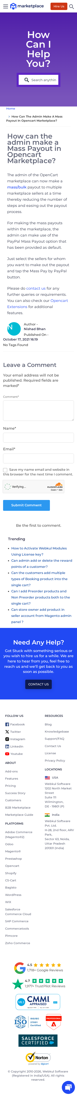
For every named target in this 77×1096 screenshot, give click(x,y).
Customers (13, 800)
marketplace (14, 6)
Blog (48, 724)
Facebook (17, 724)
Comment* (11, 397)
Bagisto (10, 887)
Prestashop (13, 859)
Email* (9, 449)
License (50, 753)
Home (10, 108)
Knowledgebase (57, 731)
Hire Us (59, 6)
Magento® (13, 851)
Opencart (12, 866)
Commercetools (17, 928)
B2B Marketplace (18, 807)
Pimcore (11, 936)
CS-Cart (10, 880)
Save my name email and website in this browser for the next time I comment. (38, 472)
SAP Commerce (17, 921)
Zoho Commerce (17, 943)
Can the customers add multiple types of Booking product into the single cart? (39, 579)
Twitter (15, 732)
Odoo (9, 844)
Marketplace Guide (19, 815)
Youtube (16, 754)
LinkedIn (16, 746)
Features (11, 778)
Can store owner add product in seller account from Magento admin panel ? (41, 616)
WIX (8, 902)
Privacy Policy (55, 760)
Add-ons (11, 771)
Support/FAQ (54, 739)
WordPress (13, 895)
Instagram (17, 739)
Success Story (15, 793)
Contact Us (38, 684)
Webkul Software (55, 1071)
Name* (9, 428)
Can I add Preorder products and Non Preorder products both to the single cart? (40, 597)
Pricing (10, 786)
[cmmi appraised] (39, 1002)
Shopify (10, 873)
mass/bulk (16, 187)
